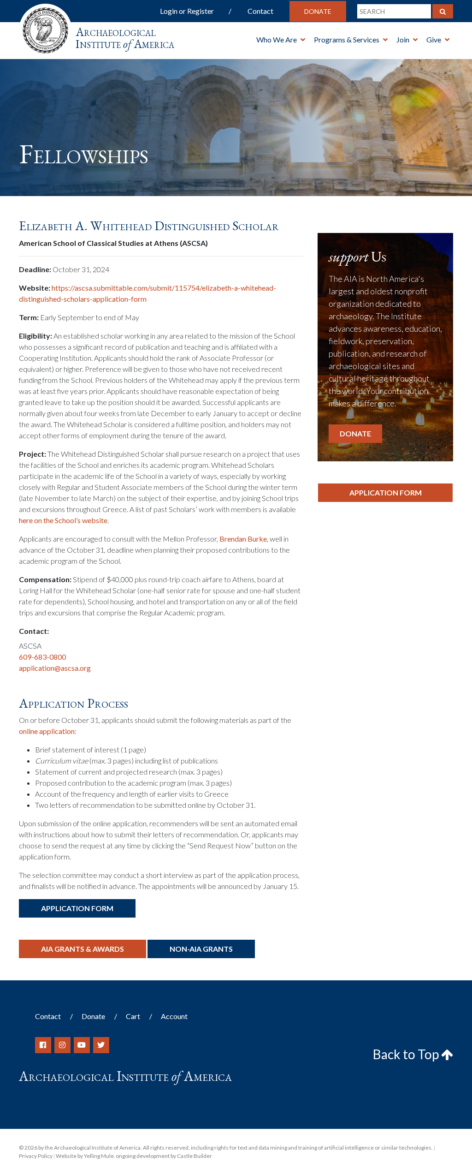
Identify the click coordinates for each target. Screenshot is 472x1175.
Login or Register (187, 10)
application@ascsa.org (55, 667)
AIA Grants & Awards (82, 948)
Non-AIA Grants (201, 948)
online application (47, 731)
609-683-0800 (42, 656)
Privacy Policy (36, 1155)
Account (174, 1016)
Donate (317, 11)
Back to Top (407, 1054)
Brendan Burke (243, 538)
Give (433, 39)
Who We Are (276, 39)
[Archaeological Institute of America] (45, 27)
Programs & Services (346, 39)
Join (402, 39)
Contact (260, 10)
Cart (133, 1016)
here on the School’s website (63, 520)
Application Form (77, 908)
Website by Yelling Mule (85, 1155)
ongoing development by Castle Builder (164, 1155)
